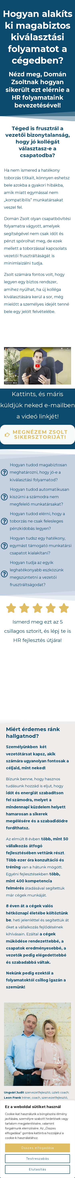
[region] (37, 1139)
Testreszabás (37, 1158)
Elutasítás (37, 1169)
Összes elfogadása (37, 1148)
